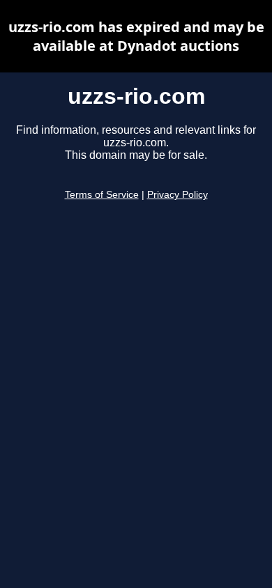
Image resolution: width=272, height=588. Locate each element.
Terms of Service (102, 194)
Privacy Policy (177, 194)
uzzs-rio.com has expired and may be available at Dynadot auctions (136, 36)
